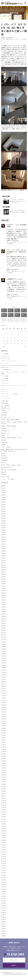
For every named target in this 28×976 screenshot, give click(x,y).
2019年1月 (3, 665)
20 (11, 340)
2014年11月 (3, 777)
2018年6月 (3, 681)
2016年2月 (3, 742)
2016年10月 (3, 723)
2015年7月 (3, 758)
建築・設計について (10, 39)
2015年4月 (3, 765)
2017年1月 (3, 716)
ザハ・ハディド (4, 363)
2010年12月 (3, 887)
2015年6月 (3, 761)
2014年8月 (3, 784)
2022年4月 (3, 581)
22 (18, 340)
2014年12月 (3, 775)
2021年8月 (3, 595)
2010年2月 (3, 907)
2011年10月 (3, 863)
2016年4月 (3, 737)
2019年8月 (3, 649)
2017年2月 (3, 714)
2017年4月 (3, 709)
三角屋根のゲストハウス (14, 279)
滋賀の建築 (3, 444)
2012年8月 (3, 840)
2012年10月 (3, 835)
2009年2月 (3, 936)
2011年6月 (3, 873)
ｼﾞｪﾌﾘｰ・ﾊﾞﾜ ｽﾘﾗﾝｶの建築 (7, 479)
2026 (14, 307)
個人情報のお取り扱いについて (8, 972)
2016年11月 (3, 721)
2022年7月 (3, 574)
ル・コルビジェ (4, 396)
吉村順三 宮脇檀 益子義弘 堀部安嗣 (10, 419)
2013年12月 (3, 803)
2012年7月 (3, 842)
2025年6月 (3, 511)
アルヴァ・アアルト (5, 358)
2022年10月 (3, 569)
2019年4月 (3, 658)
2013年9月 (3, 810)
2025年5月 (3, 513)
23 (22, 340)
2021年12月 (3, 588)
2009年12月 (3, 912)
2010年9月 (3, 894)
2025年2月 (3, 518)
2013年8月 (3, 812)
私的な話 (3, 453)
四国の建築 (3, 428)
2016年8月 (3, 728)
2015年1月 (3, 772)
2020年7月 (3, 623)
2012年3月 (3, 852)
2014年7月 (3, 786)
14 (14, 337)
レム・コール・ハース (6, 398)
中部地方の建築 (4, 403)
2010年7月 (3, 898)
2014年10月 (3, 779)
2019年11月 (3, 642)
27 (11, 343)
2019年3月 (3, 660)
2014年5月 (3, 791)
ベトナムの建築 (4, 378)
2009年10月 (3, 917)
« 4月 (3, 346)
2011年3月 (3, 880)
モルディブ (3, 389)
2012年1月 (3, 856)
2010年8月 (3, 896)
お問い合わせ (13, 960)
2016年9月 (3, 726)
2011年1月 (3, 884)
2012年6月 (3, 845)
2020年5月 (3, 628)
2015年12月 (3, 747)
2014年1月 (3, 800)
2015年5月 (3, 763)
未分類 (2, 435)
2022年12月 (3, 565)
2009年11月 (3, 915)
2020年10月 (3, 616)
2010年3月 (3, 905)
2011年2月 (3, 882)
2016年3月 (3, 740)
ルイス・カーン (4, 391)
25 (3, 343)
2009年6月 (3, 926)
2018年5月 (3, 684)
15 (18, 337)
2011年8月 (3, 868)
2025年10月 (3, 504)
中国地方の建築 (4, 401)
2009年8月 (3, 922)
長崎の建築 (3, 472)
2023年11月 (3, 544)
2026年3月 (3, 497)
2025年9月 (3, 506)
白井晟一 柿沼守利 (5, 447)
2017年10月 (3, 695)
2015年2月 (3, 770)
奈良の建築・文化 (5, 430)
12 (7, 337)
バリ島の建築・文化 (5, 369)
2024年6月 (3, 530)
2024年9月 (3, 523)
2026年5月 (3, 492)
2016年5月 (3, 735)
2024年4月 (3, 534)
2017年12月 (3, 691)
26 (7, 343)
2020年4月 (3, 630)
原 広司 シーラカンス (6, 417)
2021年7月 (3, 597)
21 (14, 340)
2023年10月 (3, 546)
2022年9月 (3, 572)
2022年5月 (3, 579)
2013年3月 (3, 824)
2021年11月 (3, 590)
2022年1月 (3, 586)
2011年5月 (3, 875)
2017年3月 (3, 712)
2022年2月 (3, 583)
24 (25, 340)
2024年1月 (3, 541)
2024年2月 (3, 539)
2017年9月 (3, 698)
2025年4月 (3, 516)
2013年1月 (3, 828)
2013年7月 (3, 814)
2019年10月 (3, 644)
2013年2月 (3, 826)
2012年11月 (3, 833)
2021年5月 (3, 602)
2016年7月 (3, 730)
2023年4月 (3, 555)
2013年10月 (3, 807)
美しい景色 (3, 455)
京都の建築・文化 (5, 408)
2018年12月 (3, 667)
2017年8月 (3, 700)
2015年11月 (3, 749)
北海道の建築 (4, 412)
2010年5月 (3, 901)
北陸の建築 (3, 415)
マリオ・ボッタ (4, 383)
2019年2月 (3, 663)
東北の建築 (3, 440)
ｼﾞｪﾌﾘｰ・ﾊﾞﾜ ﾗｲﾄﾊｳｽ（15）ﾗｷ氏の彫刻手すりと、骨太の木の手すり (16, 251)
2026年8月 (3, 485)
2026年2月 (3, 499)
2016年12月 (3, 719)
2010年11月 (3, 889)
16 (22, 337)
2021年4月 (3, 604)
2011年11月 (3, 861)
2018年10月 (3, 672)
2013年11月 (3, 805)
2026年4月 (3, 495)
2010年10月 (3, 891)
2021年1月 (3, 609)
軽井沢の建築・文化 (5, 467)
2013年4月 (3, 821)
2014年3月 (3, 796)
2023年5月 (3, 553)
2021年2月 (3, 607)
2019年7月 (3, 651)
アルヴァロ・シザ (5, 356)
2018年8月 (3, 677)
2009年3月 (3, 933)
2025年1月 (3, 520)
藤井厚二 (3, 462)
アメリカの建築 (4, 354)
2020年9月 (3, 618)
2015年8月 (3, 756)
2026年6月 (3, 490)
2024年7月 (3, 527)
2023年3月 (3, 558)
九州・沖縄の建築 (5, 405)
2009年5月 (3, 928)
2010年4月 (3, 903)
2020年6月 (3, 625)
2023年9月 (3, 548)
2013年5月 (3, 819)
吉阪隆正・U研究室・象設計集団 (8, 426)
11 (3, 337)
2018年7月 (3, 679)
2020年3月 (3, 632)
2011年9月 (3, 866)
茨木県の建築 (4, 460)
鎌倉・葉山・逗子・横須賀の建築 (8, 469)
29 (18, 343)
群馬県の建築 (4, 458)
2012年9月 (3, 838)
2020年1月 (3, 637)
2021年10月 (3, 593)
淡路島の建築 (4, 442)
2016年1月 (3, 744)
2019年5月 (3, 656)
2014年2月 (3, 798)
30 (22, 343)
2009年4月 (3, 931)
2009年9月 (3, 919)
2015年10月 (3, 751)
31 (25, 343)
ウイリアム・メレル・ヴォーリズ (8, 361)
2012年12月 (3, 831)
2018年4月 (3, 686)
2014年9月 (3, 782)
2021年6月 (3, 600)
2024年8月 (3, 525)
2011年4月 (3, 877)
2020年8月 (3, 621)
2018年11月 (3, 670)
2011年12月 (3, 859)
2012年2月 (3, 854)
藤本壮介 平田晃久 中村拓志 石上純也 (10, 465)
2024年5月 (3, 532)
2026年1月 (3, 502)
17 (25, 337)
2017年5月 (3, 707)
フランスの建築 (4, 376)
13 (11, 337)
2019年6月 (3, 653)
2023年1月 (3, 562)
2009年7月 (3, 924)
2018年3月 (3, 688)
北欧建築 (3, 410)
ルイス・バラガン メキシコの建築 (9, 394)
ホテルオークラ (4, 380)
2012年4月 (3, 849)
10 (25, 334)
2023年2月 (3, 560)
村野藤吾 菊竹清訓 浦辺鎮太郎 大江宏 (11, 437)
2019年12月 (3, 639)
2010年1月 (3, 910)
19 (7, 340)
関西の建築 (3, 474)
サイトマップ (19, 972)
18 (3, 340)
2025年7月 (3, 509)
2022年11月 (3, 567)
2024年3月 (3, 537)
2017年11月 (3, 693)
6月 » (25, 346)
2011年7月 (3, 870)
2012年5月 (3, 847)
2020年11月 (3, 614)
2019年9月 (3, 646)
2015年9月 (3, 754)
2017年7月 (3, 702)
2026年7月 (3, 488)
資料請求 (13, 965)
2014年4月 (3, 793)
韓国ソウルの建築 (5, 476)
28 (14, 343)
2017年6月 (3, 705)
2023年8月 (3, 551)
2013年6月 (3, 817)
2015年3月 (3, 768)
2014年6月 (3, 789)
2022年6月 (3, 576)
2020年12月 (3, 611)
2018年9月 (3, 674)
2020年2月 (3, 635)
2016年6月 (3, 733)
